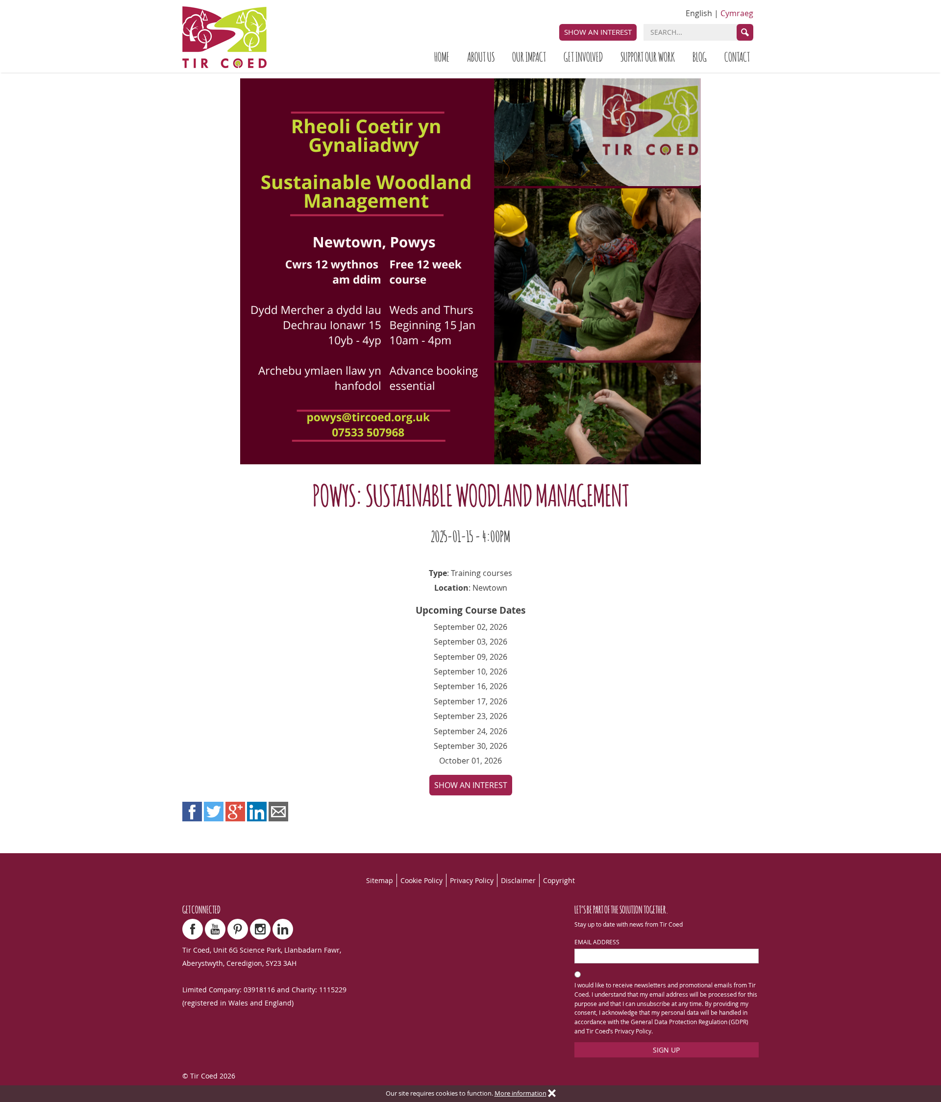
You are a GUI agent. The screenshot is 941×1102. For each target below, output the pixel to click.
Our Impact (529, 56)
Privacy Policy (472, 880)
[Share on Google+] (235, 811)
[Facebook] (192, 929)
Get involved (583, 56)
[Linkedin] (282, 929)
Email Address (596, 942)
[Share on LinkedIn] (257, 811)
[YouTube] (215, 929)
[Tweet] (213, 811)
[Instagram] (260, 929)
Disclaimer (518, 880)
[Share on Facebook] (192, 811)
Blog (700, 56)
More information (520, 1093)
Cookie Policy (421, 880)
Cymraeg (736, 13)
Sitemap (379, 880)
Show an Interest (598, 32)
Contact (737, 56)
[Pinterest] (237, 929)
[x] (552, 1094)
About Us (481, 56)
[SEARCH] (745, 32)
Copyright (559, 880)
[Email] (278, 811)
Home (441, 56)
